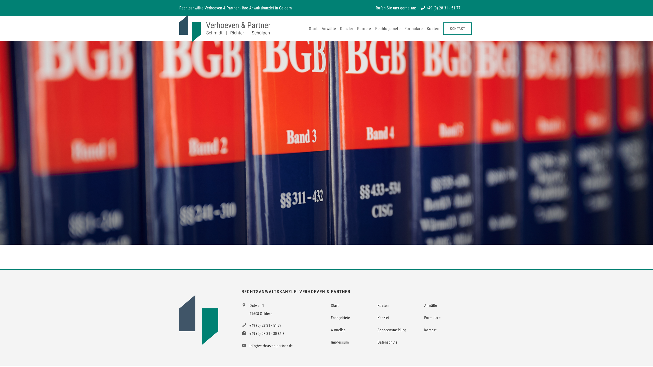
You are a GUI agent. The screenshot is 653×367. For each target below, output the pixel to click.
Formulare (414, 28)
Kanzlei (346, 28)
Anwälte (329, 28)
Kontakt (457, 29)
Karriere (364, 28)
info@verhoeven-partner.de (271, 346)
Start (313, 28)
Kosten (433, 28)
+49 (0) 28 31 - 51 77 (443, 8)
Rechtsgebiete (387, 28)
